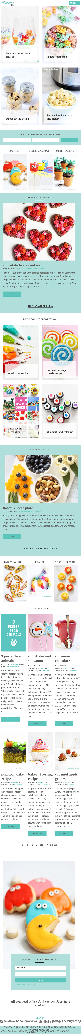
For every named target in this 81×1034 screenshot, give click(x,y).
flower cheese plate (18, 508)
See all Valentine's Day (40, 306)
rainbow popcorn (57, 56)
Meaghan (14, 664)
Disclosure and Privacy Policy (26, 984)
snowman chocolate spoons (62, 660)
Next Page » (53, 845)
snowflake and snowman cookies (39, 660)
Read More (12, 294)
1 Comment (37, 511)
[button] (74, 3)
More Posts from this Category (40, 549)
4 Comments (73, 671)
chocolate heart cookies (21, 265)
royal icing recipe (18, 373)
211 (41, 845)
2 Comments (71, 784)
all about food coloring (60, 431)
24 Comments (18, 784)
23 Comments (45, 784)
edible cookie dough (17, 118)
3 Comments (46, 671)
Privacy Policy (66, 1026)
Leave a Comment (39, 269)
